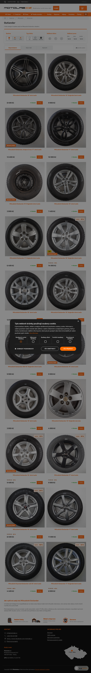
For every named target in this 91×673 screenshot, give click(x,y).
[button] (24, 349)
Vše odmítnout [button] (50, 349)
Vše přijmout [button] (68, 349)
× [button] (78, 321)
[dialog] (45, 336)
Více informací (33, 333)
